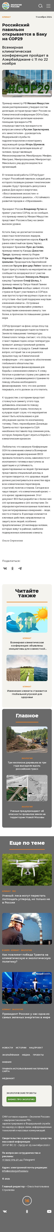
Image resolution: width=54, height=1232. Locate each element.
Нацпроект (36, 1047)
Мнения (6, 1062)
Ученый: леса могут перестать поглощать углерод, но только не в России (26, 899)
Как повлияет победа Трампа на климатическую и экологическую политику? (26, 958)
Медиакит (8, 1078)
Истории (21, 1047)
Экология (27, 758)
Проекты (38, 1055)
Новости (7, 1047)
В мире (6, 950)
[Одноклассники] (12, 568)
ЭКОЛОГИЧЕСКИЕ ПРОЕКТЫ (21, 1093)
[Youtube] (49, 1211)
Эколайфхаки (10, 1055)
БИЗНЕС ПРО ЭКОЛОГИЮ (21, 1099)
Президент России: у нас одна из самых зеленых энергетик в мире (26, 1015)
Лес (14, 891)
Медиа (26, 1055)
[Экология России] (12, 5)
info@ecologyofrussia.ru (15, 1171)
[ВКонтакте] (5, 568)
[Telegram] (20, 568)
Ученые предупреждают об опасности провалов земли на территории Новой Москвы (27, 814)
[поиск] (40, 5)
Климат (6, 17)
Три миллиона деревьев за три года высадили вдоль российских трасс (27, 765)
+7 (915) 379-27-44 (12, 1159)
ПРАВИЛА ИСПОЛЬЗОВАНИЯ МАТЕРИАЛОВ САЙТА (25, 1070)
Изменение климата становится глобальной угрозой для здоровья (27, 694)
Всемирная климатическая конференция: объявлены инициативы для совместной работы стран (27, 645)
